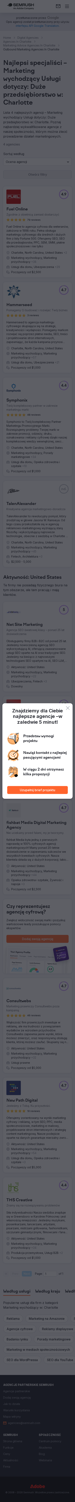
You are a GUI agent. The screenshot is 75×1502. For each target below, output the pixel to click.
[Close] (68, 708)
